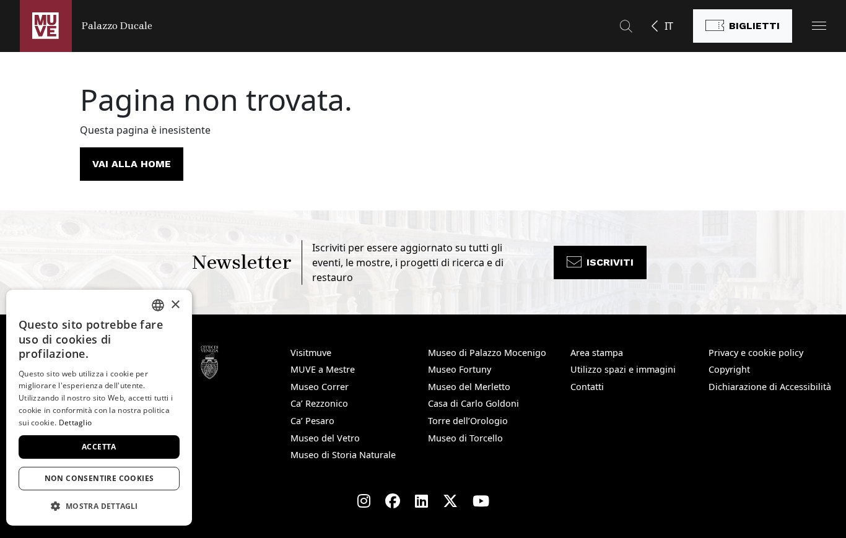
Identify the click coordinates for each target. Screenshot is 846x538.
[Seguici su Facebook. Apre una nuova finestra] (392, 501)
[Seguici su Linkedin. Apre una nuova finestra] (421, 501)
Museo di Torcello (465, 438)
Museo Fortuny (459, 369)
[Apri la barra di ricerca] (626, 26)
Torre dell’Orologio (468, 421)
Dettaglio (75, 422)
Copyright (729, 369)
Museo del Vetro (325, 438)
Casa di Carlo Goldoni (473, 403)
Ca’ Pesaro (312, 421)
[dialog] (99, 408)
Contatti (587, 387)
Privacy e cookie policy (756, 352)
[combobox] (158, 305)
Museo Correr (319, 387)
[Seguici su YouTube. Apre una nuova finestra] (481, 501)
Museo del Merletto (469, 387)
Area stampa (596, 352)
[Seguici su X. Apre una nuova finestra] (450, 501)
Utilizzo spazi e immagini (623, 369)
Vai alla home (131, 164)
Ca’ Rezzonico (319, 403)
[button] (819, 26)
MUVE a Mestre (322, 369)
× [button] (175, 305)
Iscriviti (610, 262)
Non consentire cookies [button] (99, 478)
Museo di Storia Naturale (343, 455)
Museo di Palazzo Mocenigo (487, 352)
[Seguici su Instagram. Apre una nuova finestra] (363, 501)
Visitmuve (310, 352)
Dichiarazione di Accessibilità (770, 387)
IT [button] (669, 26)
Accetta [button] (99, 446)
